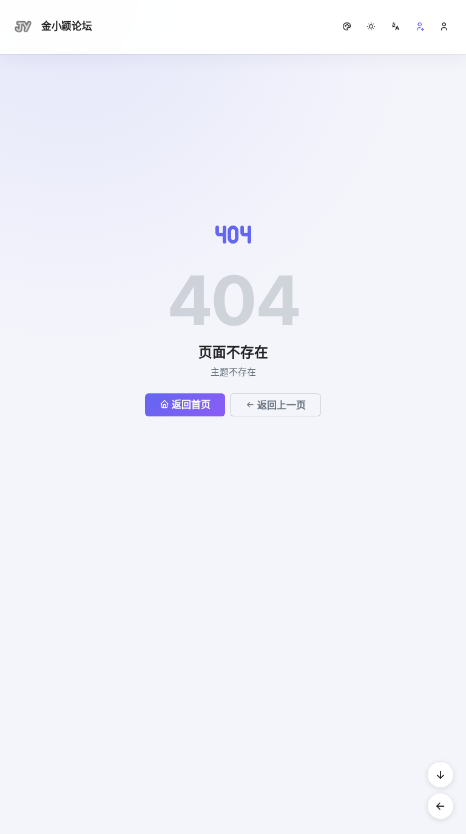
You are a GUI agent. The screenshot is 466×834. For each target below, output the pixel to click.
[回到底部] (440, 774)
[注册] (420, 27)
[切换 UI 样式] (347, 27)
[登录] (444, 27)
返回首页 (191, 404)
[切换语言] (396, 27)
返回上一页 (281, 405)
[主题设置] (371, 27)
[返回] (440, 806)
